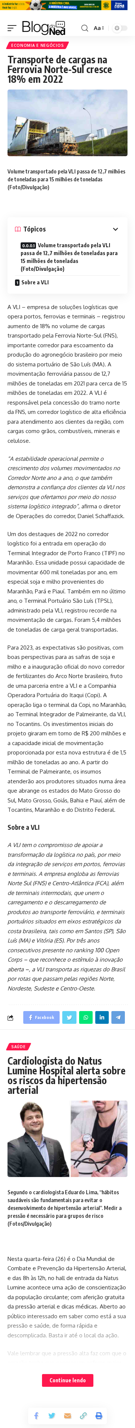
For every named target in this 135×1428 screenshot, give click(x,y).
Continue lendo (68, 1380)
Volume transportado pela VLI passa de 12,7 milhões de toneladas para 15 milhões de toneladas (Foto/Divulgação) (69, 257)
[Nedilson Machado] (43, 28)
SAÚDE (18, 1046)
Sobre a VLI (35, 282)
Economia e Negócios (37, 45)
